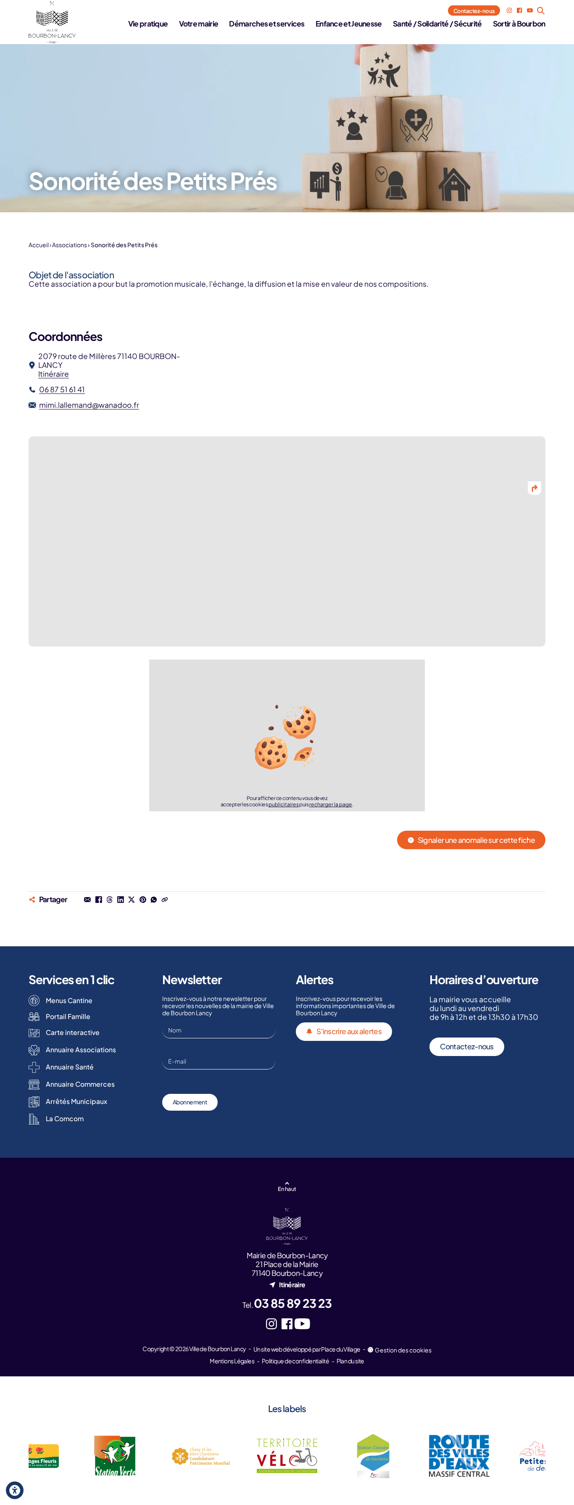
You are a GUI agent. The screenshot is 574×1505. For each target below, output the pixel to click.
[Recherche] (541, 10)
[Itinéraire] (534, 488)
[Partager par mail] (87, 899)
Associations (69, 244)
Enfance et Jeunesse (349, 23)
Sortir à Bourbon (519, 23)
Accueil (39, 244)
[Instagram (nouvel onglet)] (509, 10)
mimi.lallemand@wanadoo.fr (89, 405)
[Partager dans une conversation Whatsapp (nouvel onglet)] (153, 899)
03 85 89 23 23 (293, 1303)
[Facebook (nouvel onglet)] (519, 10)
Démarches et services (266, 23)
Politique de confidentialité (295, 1361)
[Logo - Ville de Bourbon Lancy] (52, 22)
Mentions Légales (232, 1361)
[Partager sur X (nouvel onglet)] (131, 899)
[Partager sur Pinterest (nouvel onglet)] (142, 899)
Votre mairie (199, 23)
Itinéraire (53, 373)
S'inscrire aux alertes (349, 1031)
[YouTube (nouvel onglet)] (530, 10)
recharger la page (330, 804)
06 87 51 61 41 (62, 389)
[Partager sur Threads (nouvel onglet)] (109, 899)
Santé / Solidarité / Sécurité (437, 23)
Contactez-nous (474, 10)
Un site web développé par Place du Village (306, 1349)
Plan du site (350, 1361)
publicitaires (284, 804)
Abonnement (190, 1102)
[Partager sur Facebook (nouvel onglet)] (98, 899)
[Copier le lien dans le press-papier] (164, 899)
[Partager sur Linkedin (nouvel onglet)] (120, 899)
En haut (287, 1188)
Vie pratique (148, 23)
